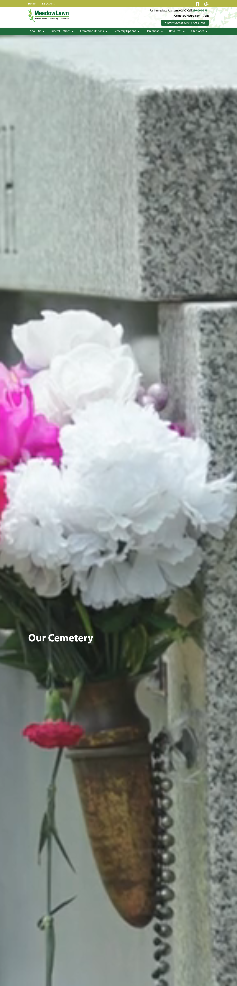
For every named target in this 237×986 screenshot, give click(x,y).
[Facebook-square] (197, 4)
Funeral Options (60, 31)
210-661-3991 (200, 10)
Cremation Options (92, 31)
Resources (175, 31)
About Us (35, 31)
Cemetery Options (125, 31)
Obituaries (197, 31)
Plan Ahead (152, 31)
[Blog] (206, 4)
